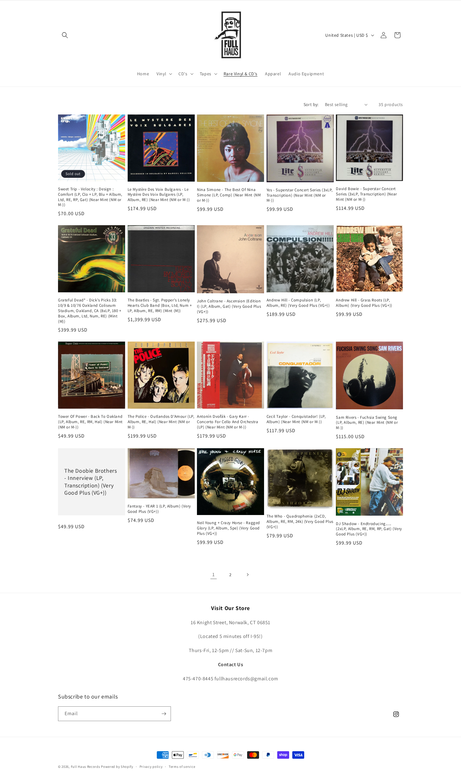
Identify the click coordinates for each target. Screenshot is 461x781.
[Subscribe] (164, 713)
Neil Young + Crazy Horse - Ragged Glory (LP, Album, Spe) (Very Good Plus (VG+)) (228, 528)
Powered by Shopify (117, 766)
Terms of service (182, 766)
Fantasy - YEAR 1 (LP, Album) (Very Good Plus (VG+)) (159, 509)
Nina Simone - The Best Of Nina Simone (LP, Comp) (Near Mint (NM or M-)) (229, 195)
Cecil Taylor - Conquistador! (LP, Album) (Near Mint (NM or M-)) (296, 419)
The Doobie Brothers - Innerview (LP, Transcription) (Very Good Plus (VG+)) (90, 481)
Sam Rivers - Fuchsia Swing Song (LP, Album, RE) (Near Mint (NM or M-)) (367, 423)
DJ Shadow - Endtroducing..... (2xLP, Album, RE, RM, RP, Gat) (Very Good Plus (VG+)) (369, 529)
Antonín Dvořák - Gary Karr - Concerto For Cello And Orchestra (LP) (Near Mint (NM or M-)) (227, 422)
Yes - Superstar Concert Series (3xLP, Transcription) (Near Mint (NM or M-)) (300, 195)
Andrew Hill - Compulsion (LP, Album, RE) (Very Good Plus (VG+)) (298, 303)
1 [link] (213, 574)
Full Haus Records (86, 766)
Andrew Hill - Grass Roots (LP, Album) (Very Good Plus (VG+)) (364, 303)
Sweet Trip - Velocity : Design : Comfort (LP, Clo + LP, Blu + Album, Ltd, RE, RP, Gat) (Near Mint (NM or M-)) (90, 197)
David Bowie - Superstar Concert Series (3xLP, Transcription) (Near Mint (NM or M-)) (366, 194)
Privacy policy (151, 766)
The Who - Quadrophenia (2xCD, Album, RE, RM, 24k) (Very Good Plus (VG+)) (300, 521)
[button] (65, 35)
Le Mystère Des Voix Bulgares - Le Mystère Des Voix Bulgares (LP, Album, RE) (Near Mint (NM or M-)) (159, 195)
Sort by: (311, 104)
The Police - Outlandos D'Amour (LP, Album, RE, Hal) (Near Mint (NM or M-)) (161, 422)
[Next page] (247, 575)
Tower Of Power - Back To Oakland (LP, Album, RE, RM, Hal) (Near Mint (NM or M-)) (90, 422)
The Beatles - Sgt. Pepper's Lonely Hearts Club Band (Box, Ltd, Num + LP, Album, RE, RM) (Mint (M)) (160, 305)
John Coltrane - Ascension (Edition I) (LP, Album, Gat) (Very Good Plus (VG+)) (229, 306)
